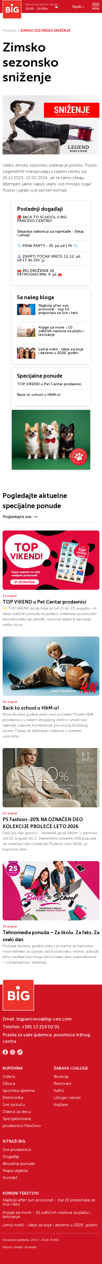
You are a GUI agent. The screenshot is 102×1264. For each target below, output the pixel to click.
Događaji (11, 1156)
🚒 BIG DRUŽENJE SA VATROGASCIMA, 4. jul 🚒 (39, 272)
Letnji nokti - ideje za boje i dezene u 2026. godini (60, 351)
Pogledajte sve (17, 516)
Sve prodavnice (17, 1149)
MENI (95, 8)
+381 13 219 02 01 (41, 1026)
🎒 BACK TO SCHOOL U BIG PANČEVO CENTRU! (42, 219)
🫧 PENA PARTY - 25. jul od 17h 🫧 (47, 246)
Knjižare (61, 1104)
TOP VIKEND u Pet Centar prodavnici (49, 384)
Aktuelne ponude (19, 1163)
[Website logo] (12, 9)
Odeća (9, 1076)
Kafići (59, 1090)
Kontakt (10, 1177)
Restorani (62, 1083)
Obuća (9, 1083)
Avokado (31, 1247)
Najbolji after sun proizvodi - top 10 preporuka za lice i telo (58, 309)
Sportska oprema (19, 1090)
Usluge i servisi (67, 1097)
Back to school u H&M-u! (39, 394)
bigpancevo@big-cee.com (44, 1018)
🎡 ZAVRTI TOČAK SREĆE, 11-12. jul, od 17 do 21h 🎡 (49, 258)
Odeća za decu (17, 1111)
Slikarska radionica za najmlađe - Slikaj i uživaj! (50, 233)
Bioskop (61, 1076)
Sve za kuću (14, 1104)
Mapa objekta (15, 1170)
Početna (9, 30)
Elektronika (13, 1097)
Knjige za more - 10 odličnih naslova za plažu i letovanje (61, 331)
